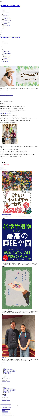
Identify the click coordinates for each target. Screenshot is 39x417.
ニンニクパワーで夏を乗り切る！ (8, 309)
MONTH (3, 378)
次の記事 (1, 168)
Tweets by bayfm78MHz (6, 381)
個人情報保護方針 (5, 412)
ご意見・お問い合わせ (6, 409)
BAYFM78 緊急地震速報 (6, 413)
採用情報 (3, 414)
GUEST (4, 42)
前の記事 (1, 167)
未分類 (5, 376)
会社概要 (3, 410)
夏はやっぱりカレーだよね (6, 214)
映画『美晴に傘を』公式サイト (5, 113)
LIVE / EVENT (5, 11)
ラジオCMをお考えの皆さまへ (5, 407)
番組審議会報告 (5, 411)
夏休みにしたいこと (5, 357)
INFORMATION (6, 12)
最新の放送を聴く (10, 95)
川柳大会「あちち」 (7, 373)
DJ (3, 41)
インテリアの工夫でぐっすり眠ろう (10, 370)
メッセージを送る (3, 95)
